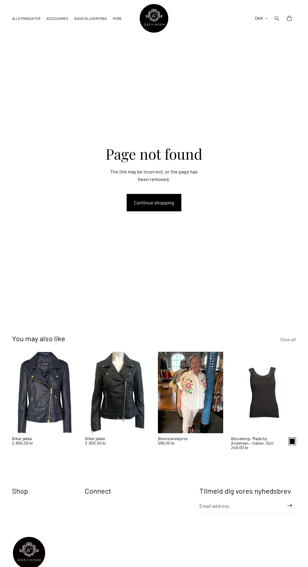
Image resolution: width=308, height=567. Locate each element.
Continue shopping (154, 202)
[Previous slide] (18, 392)
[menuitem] (117, 18)
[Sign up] (290, 506)
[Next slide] (70, 392)
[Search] (276, 18)
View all (288, 339)
